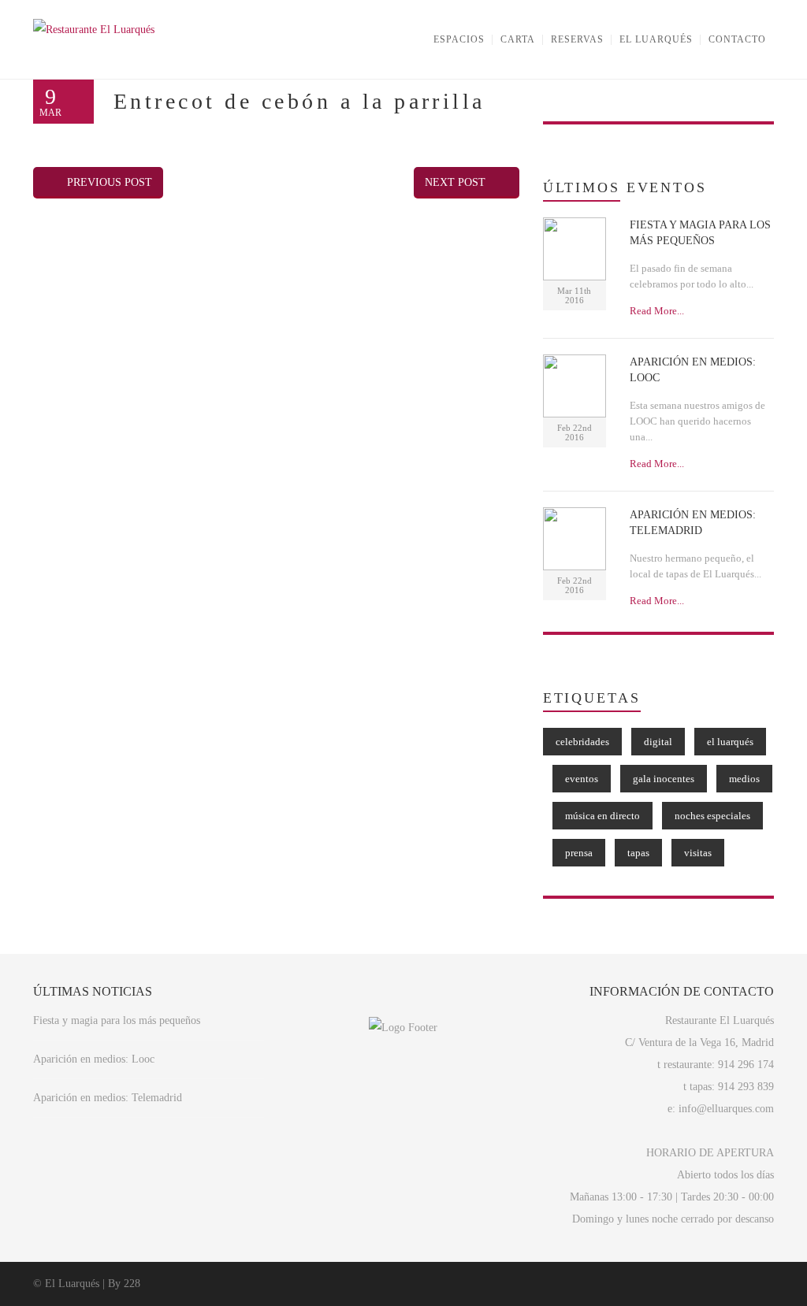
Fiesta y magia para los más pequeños (116, 1020)
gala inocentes (663, 779)
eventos (581, 779)
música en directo (602, 816)
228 (132, 1283)
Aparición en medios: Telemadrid (107, 1098)
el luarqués (730, 742)
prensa (579, 853)
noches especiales (712, 816)
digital (658, 742)
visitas (698, 853)
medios (744, 779)
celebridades (582, 742)
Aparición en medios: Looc (93, 1059)
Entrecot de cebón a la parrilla (299, 101)
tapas (638, 853)
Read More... (657, 311)
